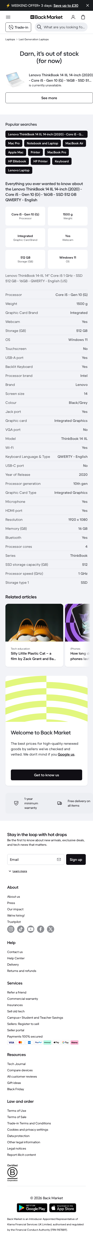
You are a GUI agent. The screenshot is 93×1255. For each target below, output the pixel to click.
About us (13, 897)
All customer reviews (22, 1076)
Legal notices (16, 1148)
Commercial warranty (22, 999)
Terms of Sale (16, 1117)
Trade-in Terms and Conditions (29, 1123)
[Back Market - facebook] (40, 929)
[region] (46, 636)
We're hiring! (16, 915)
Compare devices (20, 1070)
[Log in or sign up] (73, 17)
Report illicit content (21, 1155)
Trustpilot (14, 922)
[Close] (87, 5)
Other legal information (23, 1142)
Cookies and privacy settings (27, 1129)
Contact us (15, 952)
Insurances (15, 1005)
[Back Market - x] (50, 929)
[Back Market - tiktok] (20, 929)
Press (11, 903)
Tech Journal (16, 1064)
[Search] (39, 27)
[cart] (83, 17)
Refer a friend (16, 992)
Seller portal (15, 1030)
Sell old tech (16, 1011)
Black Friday (15, 1089)
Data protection (18, 1136)
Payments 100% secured (25, 1036)
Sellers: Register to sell (23, 1024)
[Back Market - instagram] (10, 929)
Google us (66, 754)
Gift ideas (14, 1083)
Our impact (15, 909)
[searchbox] (65, 26)
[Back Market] (46, 17)
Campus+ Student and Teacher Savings (35, 1018)
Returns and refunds (21, 971)
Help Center (16, 958)
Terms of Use (16, 1111)
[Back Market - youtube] (30, 929)
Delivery (13, 964)
